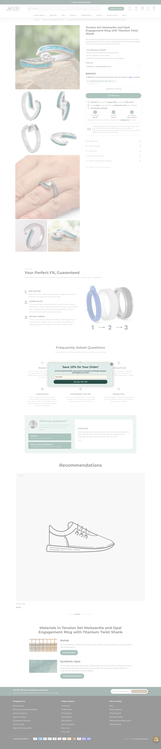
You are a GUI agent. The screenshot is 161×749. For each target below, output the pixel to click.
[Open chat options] (156, 739)
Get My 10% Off (80, 382)
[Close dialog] (111, 364)
